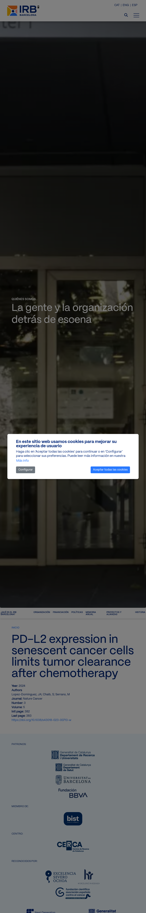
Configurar (25, 469)
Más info (22, 460)
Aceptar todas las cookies (110, 469)
